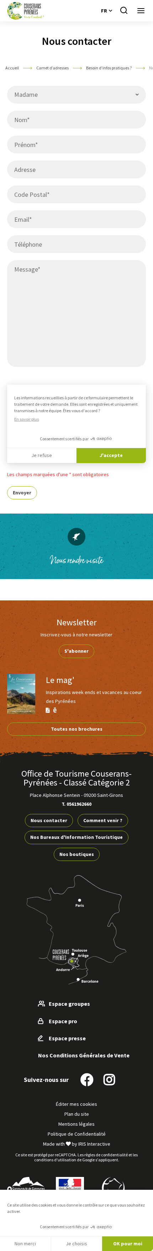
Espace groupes (69, 1003)
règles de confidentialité (106, 1154)
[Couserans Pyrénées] (25, 11)
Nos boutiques (76, 854)
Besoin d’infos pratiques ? (109, 67)
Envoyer (22, 492)
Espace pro (63, 1021)
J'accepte (111, 455)
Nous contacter (49, 820)
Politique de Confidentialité (77, 1134)
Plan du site (76, 1114)
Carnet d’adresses (52, 67)
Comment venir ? (102, 820)
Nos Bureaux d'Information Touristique (76, 837)
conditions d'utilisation (55, 1159)
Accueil (12, 67)
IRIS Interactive (94, 1144)
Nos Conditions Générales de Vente (84, 1055)
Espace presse (67, 1038)
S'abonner (76, 651)
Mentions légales (76, 1124)
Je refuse (41, 455)
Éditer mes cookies (76, 1104)
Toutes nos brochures (76, 729)
